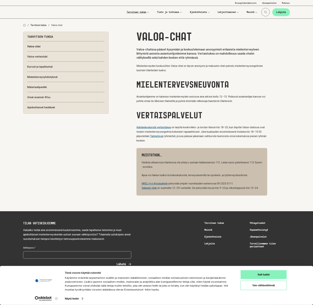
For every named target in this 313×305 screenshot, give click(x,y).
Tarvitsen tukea (136, 12)
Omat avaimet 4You (38, 97)
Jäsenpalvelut (269, 3)
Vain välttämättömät (263, 285)
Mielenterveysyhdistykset (42, 77)
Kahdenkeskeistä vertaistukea (153, 127)
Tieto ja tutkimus (168, 12)
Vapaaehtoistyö (259, 230)
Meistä (250, 12)
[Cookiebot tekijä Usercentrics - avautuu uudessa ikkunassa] (43, 298)
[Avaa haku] (265, 12)
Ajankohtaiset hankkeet (41, 107)
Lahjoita (281, 12)
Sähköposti (29, 248)
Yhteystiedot (257, 223)
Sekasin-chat (149, 188)
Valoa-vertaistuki (37, 56)
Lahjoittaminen (227, 12)
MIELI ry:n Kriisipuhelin (155, 183)
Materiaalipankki (37, 87)
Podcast (286, 3)
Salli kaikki (264, 274)
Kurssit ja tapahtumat (40, 66)
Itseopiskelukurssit (246, 3)
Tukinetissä (156, 136)
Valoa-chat (33, 46)
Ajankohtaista (198, 12)
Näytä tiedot (72, 298)
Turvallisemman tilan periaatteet (263, 245)
